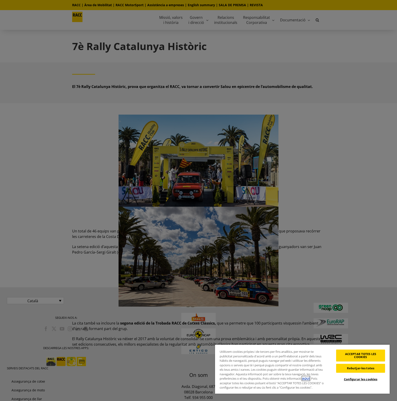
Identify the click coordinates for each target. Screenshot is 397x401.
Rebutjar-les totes (360, 368)
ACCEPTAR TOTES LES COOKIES (360, 355)
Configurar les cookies (360, 379)
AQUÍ (306, 378)
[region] (302, 369)
